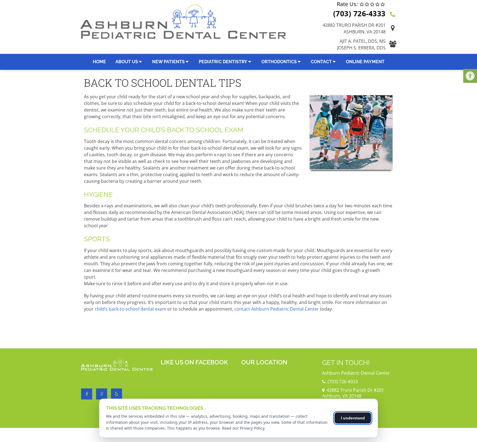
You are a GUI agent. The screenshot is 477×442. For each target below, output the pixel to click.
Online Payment (365, 61)
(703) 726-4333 (359, 13)
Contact (321, 61)
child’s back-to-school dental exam (130, 309)
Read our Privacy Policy (243, 428)
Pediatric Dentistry (223, 61)
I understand (353, 418)
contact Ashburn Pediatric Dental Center (276, 309)
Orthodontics (279, 61)
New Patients (168, 61)
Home (99, 61)
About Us (126, 61)
